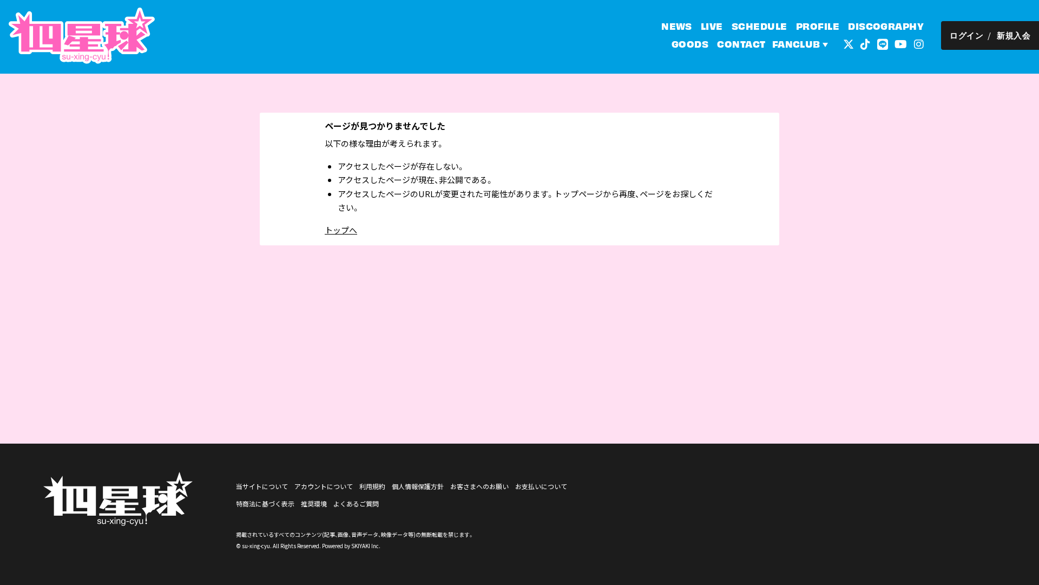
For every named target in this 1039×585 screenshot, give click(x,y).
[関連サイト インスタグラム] (919, 43)
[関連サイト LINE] (882, 43)
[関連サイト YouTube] (901, 43)
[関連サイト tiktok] (865, 43)
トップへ (341, 230)
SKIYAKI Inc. (365, 546)
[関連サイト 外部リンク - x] (848, 43)
